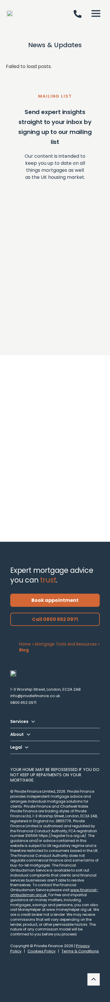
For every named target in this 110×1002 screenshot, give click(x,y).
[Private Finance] (13, 673)
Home (25, 644)
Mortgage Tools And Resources (66, 644)
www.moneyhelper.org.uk (69, 909)
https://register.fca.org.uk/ (62, 835)
